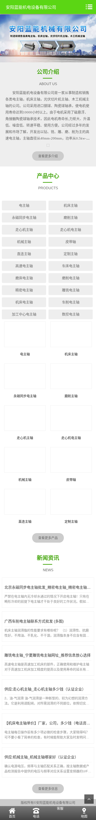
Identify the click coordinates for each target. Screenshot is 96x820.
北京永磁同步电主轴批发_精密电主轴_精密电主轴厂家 (49, 587)
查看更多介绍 (48, 156)
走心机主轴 (24, 230)
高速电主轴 (24, 266)
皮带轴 (70, 242)
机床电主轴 (24, 302)
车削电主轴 (70, 302)
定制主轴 (71, 254)
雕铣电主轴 (70, 290)
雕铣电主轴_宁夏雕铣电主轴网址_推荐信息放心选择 (47, 655)
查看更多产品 (48, 538)
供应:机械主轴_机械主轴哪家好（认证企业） (41, 757)
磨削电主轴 (70, 278)
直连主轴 (24, 254)
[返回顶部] (89, 799)
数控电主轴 (70, 314)
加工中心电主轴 (24, 314)
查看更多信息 (48, 788)
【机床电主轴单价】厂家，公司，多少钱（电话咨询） (49, 723)
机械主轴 (24, 242)
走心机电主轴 (70, 230)
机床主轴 (71, 205)
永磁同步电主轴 (24, 217)
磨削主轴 (71, 217)
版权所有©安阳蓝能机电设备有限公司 (48, 802)
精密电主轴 (24, 290)
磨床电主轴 (24, 278)
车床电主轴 (70, 266)
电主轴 (24, 205)
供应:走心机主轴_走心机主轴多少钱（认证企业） (45, 689)
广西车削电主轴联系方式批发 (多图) (34, 621)
